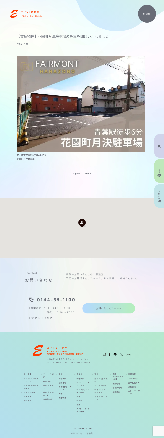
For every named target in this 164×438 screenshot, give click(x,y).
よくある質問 (100, 385)
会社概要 (28, 374)
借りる (79, 374)
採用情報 (132, 374)
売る (96, 374)
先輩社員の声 (134, 383)
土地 (60, 394)
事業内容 (47, 381)
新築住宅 (62, 383)
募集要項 (132, 387)
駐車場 (79, 400)
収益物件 (62, 398)
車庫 (78, 405)
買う (60, 374)
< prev (76, 173)
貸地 (78, 396)
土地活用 (116, 392)
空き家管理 (117, 388)
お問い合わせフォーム (109, 308)
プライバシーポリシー (82, 428)
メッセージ (133, 379)
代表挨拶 (28, 396)
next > (88, 173)
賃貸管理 (116, 384)
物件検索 (62, 379)
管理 (118, 376)
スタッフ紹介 (29, 392)
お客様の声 (48, 399)
